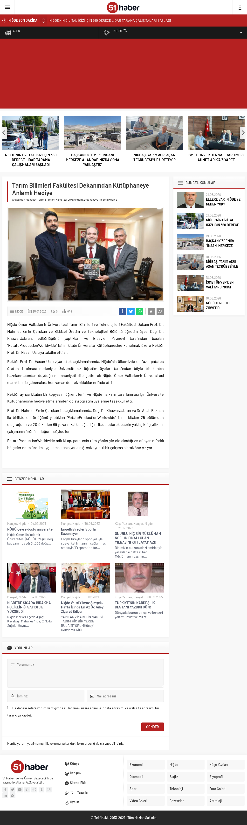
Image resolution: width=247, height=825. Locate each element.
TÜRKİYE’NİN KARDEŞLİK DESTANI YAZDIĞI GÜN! (135, 604)
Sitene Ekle (78, 783)
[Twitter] (12, 789)
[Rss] (12, 795)
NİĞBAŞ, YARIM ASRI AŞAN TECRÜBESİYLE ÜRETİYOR (154, 157)
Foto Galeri (217, 789)
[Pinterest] (27, 789)
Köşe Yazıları (123, 523)
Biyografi (216, 777)
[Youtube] (20, 789)
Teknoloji (176, 789)
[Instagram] (49, 789)
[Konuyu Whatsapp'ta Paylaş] (139, 311)
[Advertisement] (123, 75)
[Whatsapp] (34, 789)
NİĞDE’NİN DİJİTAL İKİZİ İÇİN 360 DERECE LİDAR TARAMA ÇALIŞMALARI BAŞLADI (110, 18)
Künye (75, 763)
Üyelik (74, 802)
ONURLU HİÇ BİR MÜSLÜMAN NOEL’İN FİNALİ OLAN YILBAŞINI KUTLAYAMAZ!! (138, 537)
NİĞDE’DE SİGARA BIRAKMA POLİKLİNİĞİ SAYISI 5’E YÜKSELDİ (29, 607)
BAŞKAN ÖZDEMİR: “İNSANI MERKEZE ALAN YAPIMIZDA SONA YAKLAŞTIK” (92, 160)
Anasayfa (17, 199)
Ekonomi (136, 765)
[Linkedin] (5, 795)
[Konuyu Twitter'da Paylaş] (131, 311)
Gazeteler (177, 801)
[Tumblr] (41, 789)
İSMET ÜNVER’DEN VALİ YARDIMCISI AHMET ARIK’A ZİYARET (216, 157)
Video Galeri (138, 801)
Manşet (30, 199)
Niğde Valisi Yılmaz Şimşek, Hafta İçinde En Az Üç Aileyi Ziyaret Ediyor (82, 607)
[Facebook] (5, 789)
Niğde (19, 311)
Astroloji (215, 801)
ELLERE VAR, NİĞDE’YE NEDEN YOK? (223, 201)
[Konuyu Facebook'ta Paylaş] (122, 311)
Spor (133, 789)
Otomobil (136, 777)
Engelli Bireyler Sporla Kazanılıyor (78, 531)
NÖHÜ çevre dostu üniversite (30, 529)
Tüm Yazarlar (79, 792)
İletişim (75, 773)
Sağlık (174, 777)
